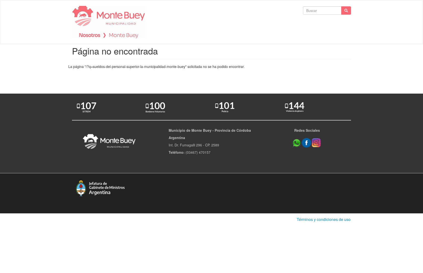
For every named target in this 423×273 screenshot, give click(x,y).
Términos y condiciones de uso (324, 219)
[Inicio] (108, 22)
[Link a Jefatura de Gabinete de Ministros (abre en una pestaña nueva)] (100, 187)
